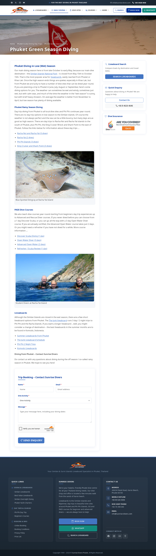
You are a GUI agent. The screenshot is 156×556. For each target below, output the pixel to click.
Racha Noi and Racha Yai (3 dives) (32, 133)
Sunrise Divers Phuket (80, 553)
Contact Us (124, 100)
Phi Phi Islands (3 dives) (28, 141)
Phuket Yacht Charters (23, 503)
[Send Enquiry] (119, 536)
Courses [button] (91, 10)
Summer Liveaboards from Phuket (33, 335)
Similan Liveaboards (22, 492)
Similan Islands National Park (43, 73)
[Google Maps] (125, 536)
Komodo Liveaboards (27, 348)
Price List (18, 536)
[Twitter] (16, 2)
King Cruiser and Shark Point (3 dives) (34, 146)
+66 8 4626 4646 (140, 3)
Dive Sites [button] (76, 10)
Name (21, 385)
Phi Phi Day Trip (20, 512)
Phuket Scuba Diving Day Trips (29, 44)
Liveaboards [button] (41, 10)
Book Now (79, 521)
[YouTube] (24, 2)
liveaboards (56, 77)
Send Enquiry (32, 440)
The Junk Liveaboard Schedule (31, 340)
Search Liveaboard (80, 535)
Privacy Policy (20, 533)
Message (22, 407)
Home (12, 44)
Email (58, 385)
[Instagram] (20, 2)
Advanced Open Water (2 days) (31, 244)
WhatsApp (79, 528)
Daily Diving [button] (59, 10)
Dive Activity (23, 396)
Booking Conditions (22, 529)
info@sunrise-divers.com (122, 514)
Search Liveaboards (124, 76)
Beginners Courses (22, 516)
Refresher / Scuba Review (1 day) (32, 248)
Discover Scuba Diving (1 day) (30, 236)
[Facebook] (11, 2)
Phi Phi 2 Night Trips (26, 344)
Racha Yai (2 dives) (25, 137)
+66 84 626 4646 (118, 500)
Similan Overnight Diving (24, 499)
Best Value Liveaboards (24, 495)
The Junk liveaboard (58, 320)
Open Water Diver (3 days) (29, 240)
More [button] (104, 10)
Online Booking (20, 525)
